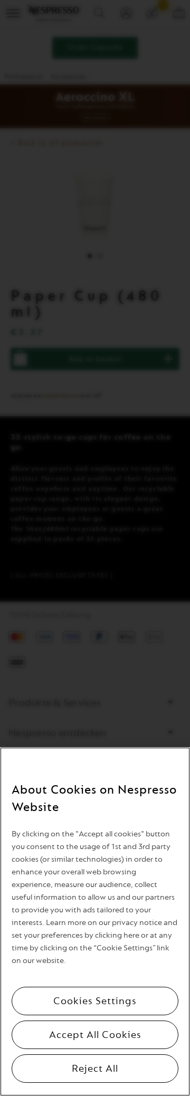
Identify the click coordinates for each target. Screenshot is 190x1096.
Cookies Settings (95, 1001)
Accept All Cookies (95, 1034)
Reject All (95, 1068)
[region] (95, 921)
